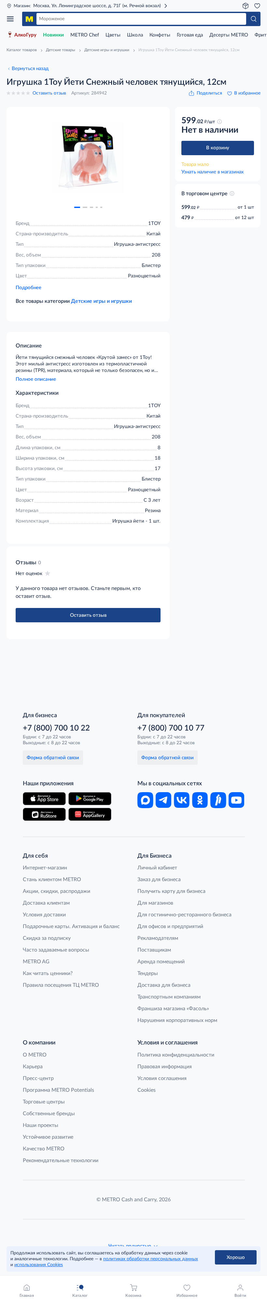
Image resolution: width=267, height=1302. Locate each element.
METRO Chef (84, 35)
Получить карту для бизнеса (171, 891)
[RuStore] (44, 814)
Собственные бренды (49, 1113)
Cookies (146, 1090)
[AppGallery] (89, 814)
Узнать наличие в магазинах (212, 172)
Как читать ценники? (48, 973)
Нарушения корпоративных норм (177, 1020)
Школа (135, 35)
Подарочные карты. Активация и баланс (71, 926)
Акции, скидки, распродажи (56, 891)
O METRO (35, 1055)
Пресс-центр (38, 1078)
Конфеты (159, 35)
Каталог (12, 19)
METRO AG (36, 961)
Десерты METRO (228, 35)
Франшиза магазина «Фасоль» (173, 1008)
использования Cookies (38, 1265)
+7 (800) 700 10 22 (56, 728)
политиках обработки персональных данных (150, 1259)
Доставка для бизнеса (163, 985)
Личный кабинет (157, 867)
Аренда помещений (161, 961)
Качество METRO (43, 1148)
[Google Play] (89, 798)
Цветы (112, 35)
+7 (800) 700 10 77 (170, 728)
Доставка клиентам (46, 903)
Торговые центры (44, 1101)
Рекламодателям (157, 938)
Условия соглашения (162, 1078)
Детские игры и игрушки (101, 301)
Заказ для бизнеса (159, 879)
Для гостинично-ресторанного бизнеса (184, 914)
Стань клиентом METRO (52, 879)
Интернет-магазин (45, 867)
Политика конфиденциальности (175, 1055)
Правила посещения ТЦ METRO (61, 985)
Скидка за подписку (47, 938)
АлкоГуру (25, 35)
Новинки (53, 35)
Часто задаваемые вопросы (56, 950)
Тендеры (147, 973)
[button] (77, 207)
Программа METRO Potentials (58, 1090)
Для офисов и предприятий (170, 926)
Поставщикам (154, 950)
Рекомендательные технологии (60, 1160)
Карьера (33, 1066)
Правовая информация (164, 1066)
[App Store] (44, 798)
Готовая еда (190, 35)
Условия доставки (44, 914)
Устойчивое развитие (48, 1137)
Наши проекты (40, 1125)
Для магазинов (155, 903)
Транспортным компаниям (169, 996)
